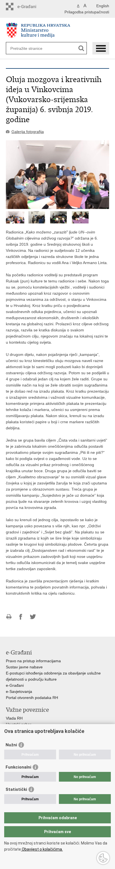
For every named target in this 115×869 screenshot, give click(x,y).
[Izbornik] (100, 48)
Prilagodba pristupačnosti (86, 12)
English (102, 6)
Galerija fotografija (27, 131)
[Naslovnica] (57, 30)
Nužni (11, 744)
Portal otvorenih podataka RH (32, 697)
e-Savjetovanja (19, 691)
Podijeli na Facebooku (21, 617)
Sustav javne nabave (24, 667)
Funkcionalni (18, 767)
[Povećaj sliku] (57, 174)
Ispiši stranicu (9, 617)
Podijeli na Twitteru (33, 617)
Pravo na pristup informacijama (33, 661)
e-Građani (15, 685)
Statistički (16, 789)
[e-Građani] (30, 6)
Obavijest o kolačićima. (42, 849)
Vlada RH (14, 718)
